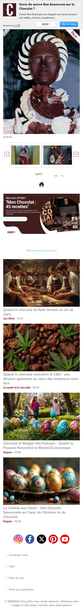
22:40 (16, 521)
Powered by (9, 25)
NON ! (46, 24)
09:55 (34, 387)
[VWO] (19, 25)
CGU (11, 566)
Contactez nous (18, 555)
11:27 (19, 318)
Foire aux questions (21, 589)
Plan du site (16, 578)
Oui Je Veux (69, 24)
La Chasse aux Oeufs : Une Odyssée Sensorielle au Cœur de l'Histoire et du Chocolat (34, 512)
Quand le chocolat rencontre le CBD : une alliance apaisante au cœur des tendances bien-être (41, 378)
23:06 (16, 452)
